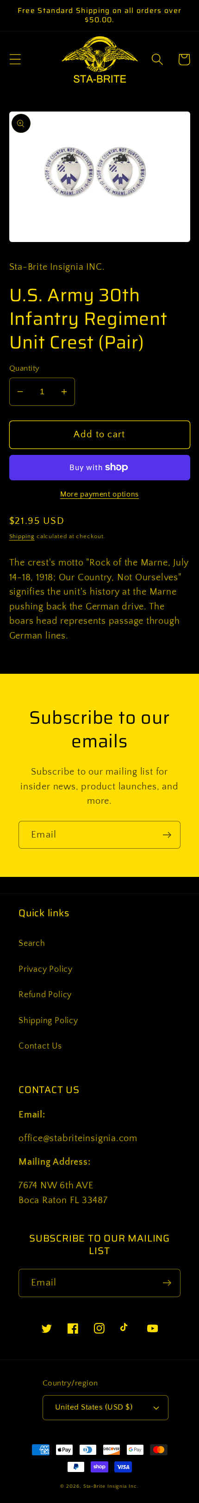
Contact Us (40, 1046)
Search (32, 943)
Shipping (22, 536)
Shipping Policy (48, 1020)
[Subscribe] (167, 835)
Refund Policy (45, 995)
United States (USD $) (94, 1407)
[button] (15, 59)
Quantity (24, 368)
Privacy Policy (46, 969)
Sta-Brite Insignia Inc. (111, 1486)
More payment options (99, 494)
